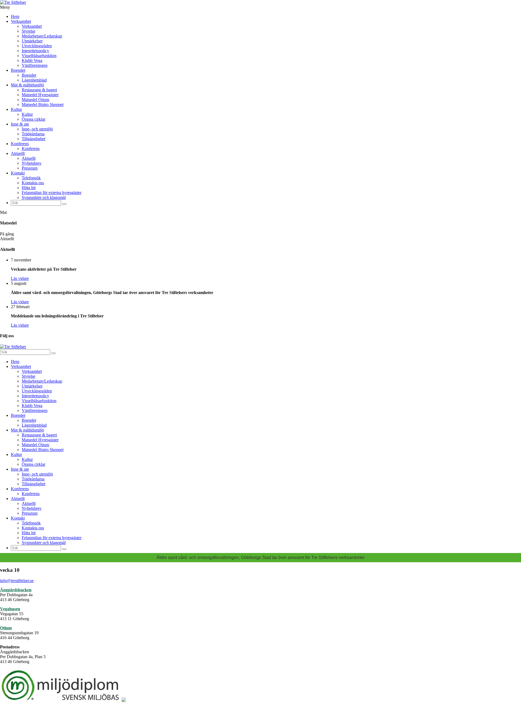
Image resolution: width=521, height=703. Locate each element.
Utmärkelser (32, 41)
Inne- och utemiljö (37, 129)
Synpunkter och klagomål (44, 197)
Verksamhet (21, 21)
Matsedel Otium (35, 99)
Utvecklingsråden (37, 45)
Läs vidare (20, 278)
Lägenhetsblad (34, 80)
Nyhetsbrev (32, 163)
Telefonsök (31, 178)
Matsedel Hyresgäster (40, 94)
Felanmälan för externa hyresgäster (51, 192)
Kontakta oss (33, 182)
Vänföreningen (34, 65)
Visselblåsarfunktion (39, 55)
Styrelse (28, 31)
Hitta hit (29, 187)
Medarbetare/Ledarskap (42, 36)
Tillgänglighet (33, 138)
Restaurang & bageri (39, 90)
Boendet (18, 70)
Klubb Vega (32, 60)
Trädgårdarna (33, 134)
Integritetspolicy (35, 50)
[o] (64, 204)
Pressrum (29, 168)
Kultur (16, 109)
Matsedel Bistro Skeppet (42, 104)
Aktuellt (18, 153)
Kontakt (18, 173)
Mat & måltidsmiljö (27, 85)
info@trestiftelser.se (17, 580)
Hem (15, 16)
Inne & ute (20, 124)
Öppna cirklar (33, 119)
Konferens (20, 143)
